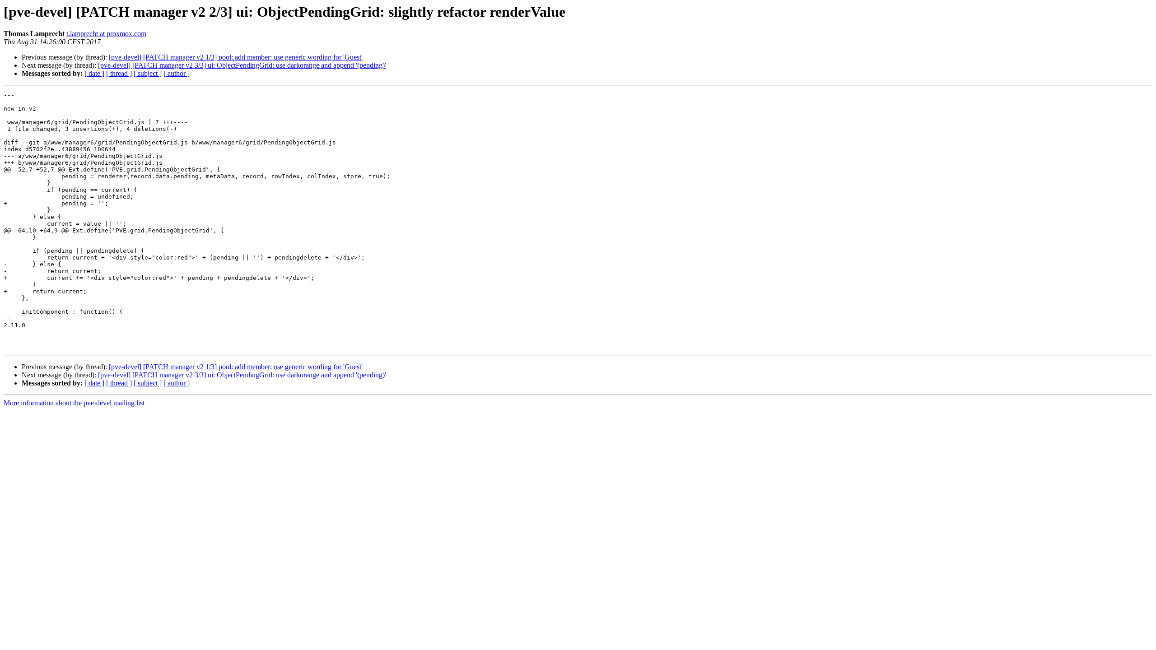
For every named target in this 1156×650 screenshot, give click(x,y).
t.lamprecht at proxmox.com (106, 33)
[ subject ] (148, 73)
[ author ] (176, 73)
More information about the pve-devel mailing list (74, 403)
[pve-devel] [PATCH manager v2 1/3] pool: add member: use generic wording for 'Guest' (236, 57)
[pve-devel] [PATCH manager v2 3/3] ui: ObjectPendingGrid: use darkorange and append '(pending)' (242, 65)
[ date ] (94, 73)
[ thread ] (119, 73)
